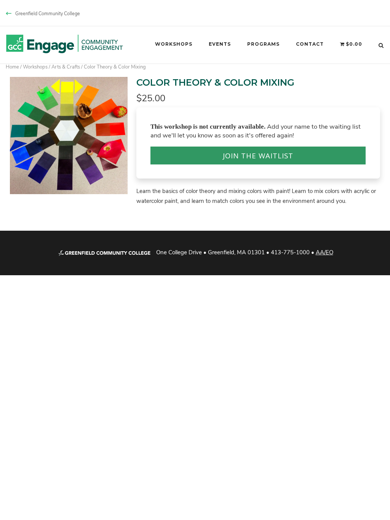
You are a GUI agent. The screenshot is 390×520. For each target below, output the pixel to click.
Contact (310, 44)
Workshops (173, 44)
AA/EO (324, 252)
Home (12, 66)
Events (220, 44)
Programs (263, 44)
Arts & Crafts (65, 66)
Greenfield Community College (47, 13)
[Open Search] (381, 44)
